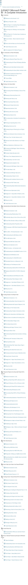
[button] (1, 1)
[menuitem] (1, 3)
